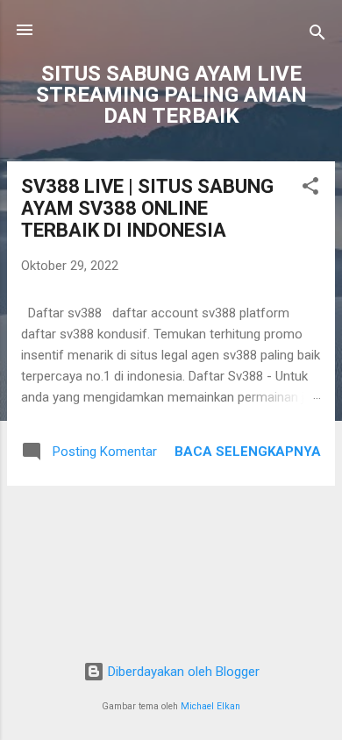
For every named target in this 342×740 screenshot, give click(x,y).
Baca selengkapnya (248, 451)
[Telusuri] (317, 35)
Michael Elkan (210, 706)
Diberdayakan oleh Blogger (182, 672)
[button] (310, 189)
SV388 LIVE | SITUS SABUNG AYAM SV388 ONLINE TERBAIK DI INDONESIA (147, 208)
